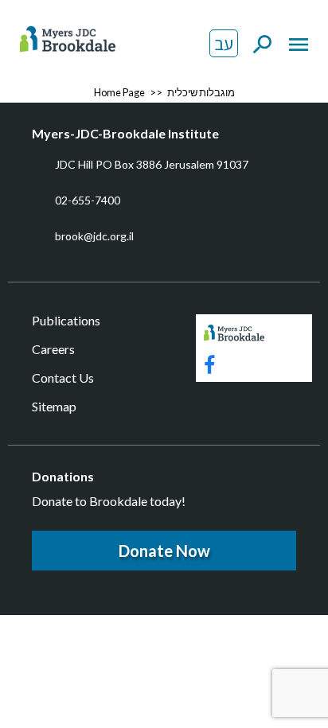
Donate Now (164, 550)
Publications (66, 320)
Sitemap (54, 406)
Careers (53, 348)
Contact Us (63, 377)
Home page (119, 92)
